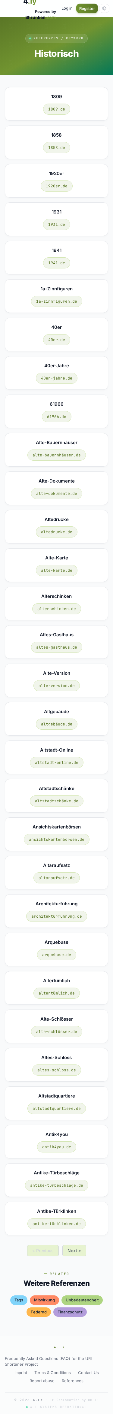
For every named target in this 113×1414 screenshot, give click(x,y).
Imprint (20, 1372)
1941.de (56, 262)
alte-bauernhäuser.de (57, 455)
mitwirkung (44, 1299)
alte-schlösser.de (56, 1031)
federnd (39, 1312)
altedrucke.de (56, 531)
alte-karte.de (56, 570)
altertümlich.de (57, 993)
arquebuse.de (56, 954)
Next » (74, 1250)
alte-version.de (57, 685)
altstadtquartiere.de (57, 1108)
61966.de (56, 416)
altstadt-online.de (56, 762)
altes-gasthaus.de (56, 647)
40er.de (56, 339)
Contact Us (88, 1372)
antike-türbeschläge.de (56, 1185)
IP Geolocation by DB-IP (74, 1400)
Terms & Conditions (52, 1372)
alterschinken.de (56, 608)
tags (18, 1299)
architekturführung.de (56, 916)
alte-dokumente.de (56, 493)
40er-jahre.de (56, 378)
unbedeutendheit (82, 1299)
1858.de (56, 147)
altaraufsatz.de (57, 877)
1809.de (56, 109)
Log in (67, 8)
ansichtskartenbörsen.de (56, 839)
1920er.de (56, 186)
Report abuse (42, 1380)
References (72, 1380)
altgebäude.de (56, 724)
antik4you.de (56, 1146)
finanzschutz (70, 1312)
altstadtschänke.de (56, 801)
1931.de (56, 224)
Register (87, 8)
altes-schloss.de (56, 1070)
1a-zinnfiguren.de (56, 301)
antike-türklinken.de (57, 1223)
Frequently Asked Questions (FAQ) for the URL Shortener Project (49, 1361)
